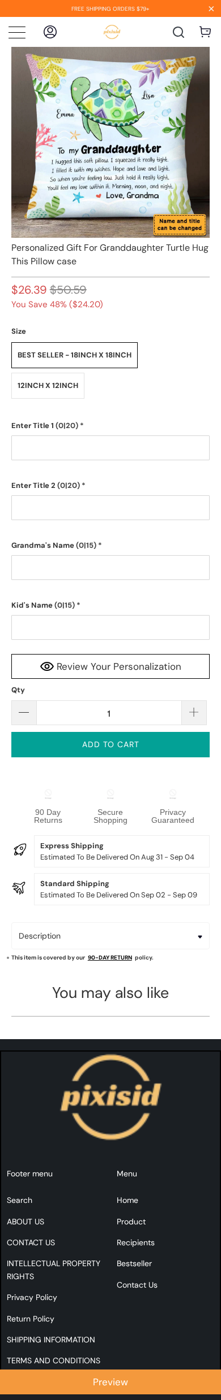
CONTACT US (31, 1242)
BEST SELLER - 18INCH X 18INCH (74, 355)
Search (19, 1200)
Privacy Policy (32, 1297)
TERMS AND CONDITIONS (53, 1360)
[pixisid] (112, 32)
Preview (110, 1382)
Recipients (136, 1242)
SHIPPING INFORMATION (51, 1339)
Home (127, 1200)
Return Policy (30, 1319)
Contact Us (137, 1285)
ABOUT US (25, 1221)
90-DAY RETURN (110, 957)
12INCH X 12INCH (48, 385)
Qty (18, 690)
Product (131, 1221)
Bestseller (134, 1263)
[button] (110, 426)
